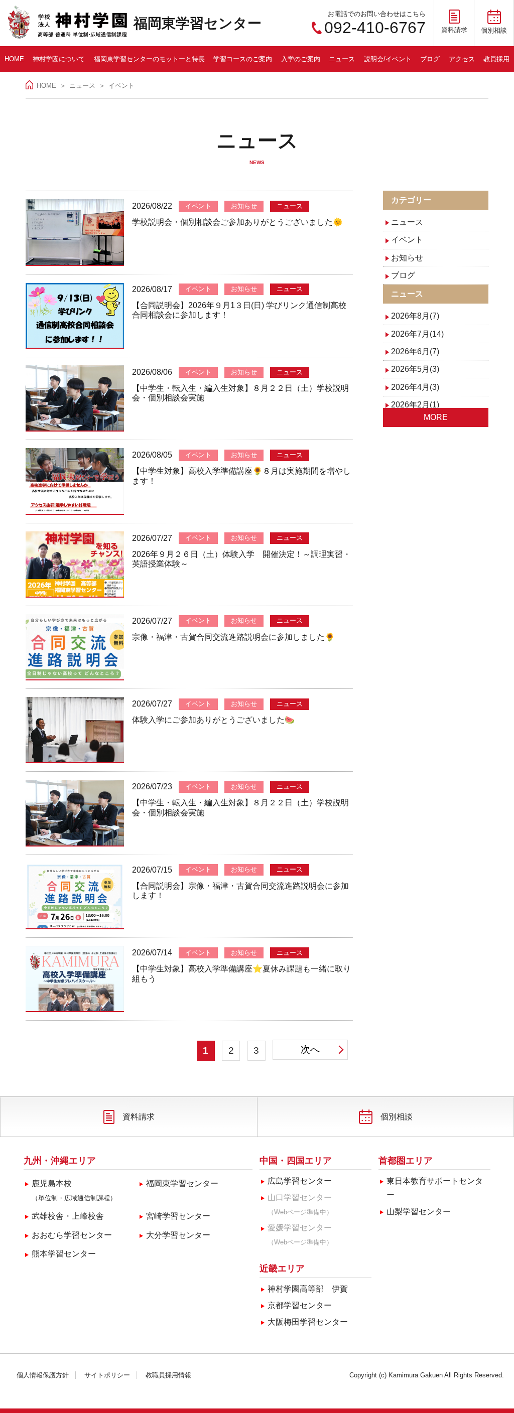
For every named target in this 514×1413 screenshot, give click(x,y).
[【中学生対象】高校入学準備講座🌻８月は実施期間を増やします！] (74, 481)
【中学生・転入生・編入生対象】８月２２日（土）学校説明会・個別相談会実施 (240, 393)
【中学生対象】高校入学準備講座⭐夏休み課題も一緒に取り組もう (241, 973)
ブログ (430, 59)
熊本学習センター (64, 1253)
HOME (14, 59)
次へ (310, 1049)
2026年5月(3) (415, 369)
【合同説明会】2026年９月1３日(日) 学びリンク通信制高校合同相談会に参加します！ (239, 310)
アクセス (462, 59)
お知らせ (407, 257)
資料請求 (138, 1116)
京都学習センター (300, 1305)
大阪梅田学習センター (308, 1322)
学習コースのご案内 (242, 59)
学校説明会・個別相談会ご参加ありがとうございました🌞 (237, 222)
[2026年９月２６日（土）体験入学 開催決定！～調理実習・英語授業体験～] (74, 564)
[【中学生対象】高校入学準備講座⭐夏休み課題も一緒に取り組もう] (74, 979)
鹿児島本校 (74, 1190)
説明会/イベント (388, 59)
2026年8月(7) (415, 316)
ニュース (342, 59)
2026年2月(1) (415, 404)
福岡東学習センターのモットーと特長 (149, 59)
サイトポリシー (107, 1375)
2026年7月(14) (417, 334)
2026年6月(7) (415, 351)
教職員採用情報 (168, 1375)
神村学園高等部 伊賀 (308, 1289)
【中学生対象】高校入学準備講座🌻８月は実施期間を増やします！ (241, 476)
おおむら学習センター (72, 1235)
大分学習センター (178, 1235)
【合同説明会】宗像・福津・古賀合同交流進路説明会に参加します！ (240, 891)
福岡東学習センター (198, 23)
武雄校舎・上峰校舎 (68, 1216)
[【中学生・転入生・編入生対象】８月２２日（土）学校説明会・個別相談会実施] (74, 398)
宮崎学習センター (178, 1216)
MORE (436, 417)
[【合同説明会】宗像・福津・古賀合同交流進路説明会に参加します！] (74, 896)
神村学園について (59, 59)
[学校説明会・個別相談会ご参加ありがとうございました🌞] (74, 232)
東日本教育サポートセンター (435, 1188)
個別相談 (396, 1116)
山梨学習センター (419, 1211)
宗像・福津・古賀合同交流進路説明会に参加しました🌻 (233, 637)
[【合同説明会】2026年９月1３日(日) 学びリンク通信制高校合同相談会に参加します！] (74, 315)
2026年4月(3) (415, 387)
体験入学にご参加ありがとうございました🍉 (213, 720)
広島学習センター (300, 1181)
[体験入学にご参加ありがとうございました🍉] (74, 730)
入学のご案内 (300, 59)
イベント (407, 239)
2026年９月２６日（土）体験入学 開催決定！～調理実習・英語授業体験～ (241, 559)
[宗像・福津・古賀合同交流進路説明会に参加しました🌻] (74, 647)
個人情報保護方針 (43, 1375)
